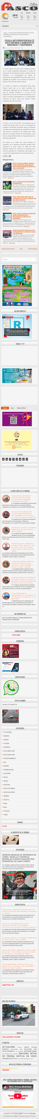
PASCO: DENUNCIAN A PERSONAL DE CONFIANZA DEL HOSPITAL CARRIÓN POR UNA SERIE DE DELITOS (24, 198)
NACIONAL (7, 785)
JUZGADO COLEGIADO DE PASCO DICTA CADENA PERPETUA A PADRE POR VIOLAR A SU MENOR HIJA (24, 231)
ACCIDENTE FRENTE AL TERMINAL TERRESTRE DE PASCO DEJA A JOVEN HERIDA (24, 529)
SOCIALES (7, 811)
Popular (5, 408)
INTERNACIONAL (9, 770)
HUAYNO (6, 766)
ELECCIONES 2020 (9, 751)
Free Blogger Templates (17, 1116)
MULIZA (6, 781)
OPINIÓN (6, 796)
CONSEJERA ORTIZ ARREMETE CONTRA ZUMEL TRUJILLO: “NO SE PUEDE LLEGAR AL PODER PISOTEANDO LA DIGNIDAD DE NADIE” (23, 547)
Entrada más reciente (8, 248)
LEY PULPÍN (7, 773)
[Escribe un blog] (6, 156)
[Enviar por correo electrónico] (4, 156)
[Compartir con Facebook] (10, 156)
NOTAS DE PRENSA (9, 788)
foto (5, 762)
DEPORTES (7, 747)
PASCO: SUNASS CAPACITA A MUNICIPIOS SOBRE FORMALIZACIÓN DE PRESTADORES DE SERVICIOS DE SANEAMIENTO (24, 216)
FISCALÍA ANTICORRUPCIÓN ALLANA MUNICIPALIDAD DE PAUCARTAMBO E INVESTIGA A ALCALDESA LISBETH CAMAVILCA (19, 925)
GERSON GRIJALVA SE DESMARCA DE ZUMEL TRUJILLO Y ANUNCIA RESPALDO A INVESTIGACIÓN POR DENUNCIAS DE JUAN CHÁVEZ (19, 858)
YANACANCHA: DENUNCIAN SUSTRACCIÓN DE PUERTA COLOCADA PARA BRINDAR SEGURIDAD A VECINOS (19, 911)
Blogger (33, 1113)
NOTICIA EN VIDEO (9, 792)
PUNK (5, 803)
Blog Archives (21, 408)
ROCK (5, 807)
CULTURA (6, 743)
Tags (12, 408)
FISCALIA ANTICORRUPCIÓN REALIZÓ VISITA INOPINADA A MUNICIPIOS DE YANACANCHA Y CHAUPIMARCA (19, 42)
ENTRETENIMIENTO (10, 758)
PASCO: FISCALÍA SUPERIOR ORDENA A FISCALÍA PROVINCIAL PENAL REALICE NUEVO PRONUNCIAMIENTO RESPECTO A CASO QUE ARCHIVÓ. (24, 165)
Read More (11, 178)
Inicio (21, 248)
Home (5, 33)
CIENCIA (6, 740)
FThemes (33, 1116)
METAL (6, 777)
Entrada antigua (32, 248)
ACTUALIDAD (8, 732)
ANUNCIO (6, 736)
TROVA (6, 815)
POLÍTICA (6, 800)
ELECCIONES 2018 (9, 755)
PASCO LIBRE (18, 1113)
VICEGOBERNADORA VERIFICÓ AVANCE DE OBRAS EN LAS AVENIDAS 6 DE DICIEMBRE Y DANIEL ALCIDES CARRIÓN (18, 966)
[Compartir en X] (8, 156)
